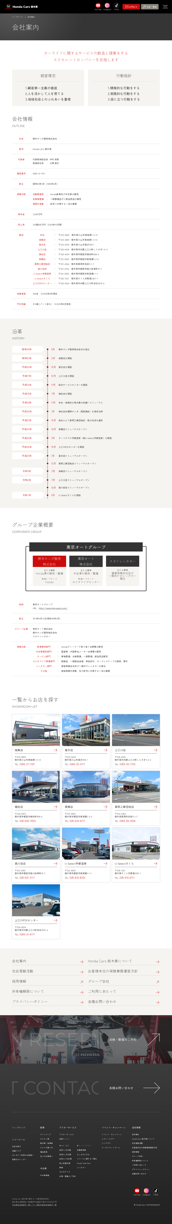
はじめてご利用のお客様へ (23, 1155)
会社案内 (19, 960)
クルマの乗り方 (46, 1147)
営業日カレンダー (19, 1159)
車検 (61, 1167)
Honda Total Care (84, 1163)
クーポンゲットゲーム (111, 1147)
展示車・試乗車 (46, 1143)
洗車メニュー (64, 1139)
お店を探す (16, 1146)
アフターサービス (66, 1134)
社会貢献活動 (22, 970)
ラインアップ (45, 1134)
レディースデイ (108, 1139)
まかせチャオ (64, 1171)
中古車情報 (44, 1175)
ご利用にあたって (102, 991)
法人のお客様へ (46, 1156)
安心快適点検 (64, 1163)
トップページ (17, 17)
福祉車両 (43, 1152)
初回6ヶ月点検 (65, 1154)
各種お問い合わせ (102, 1001)
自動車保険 (81, 1150)
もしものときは (83, 1154)
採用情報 (19, 981)
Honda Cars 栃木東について (110, 960)
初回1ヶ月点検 (65, 1150)
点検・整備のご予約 (67, 1176)
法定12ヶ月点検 (65, 1158)
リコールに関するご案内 (87, 1158)
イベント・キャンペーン (112, 1134)
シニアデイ (106, 1143)
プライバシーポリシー (30, 1001)
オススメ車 (44, 1139)
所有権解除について (28, 991)
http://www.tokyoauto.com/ (53, 608)
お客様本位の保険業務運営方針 (113, 970)
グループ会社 (98, 981)
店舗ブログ (16, 1151)
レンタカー (81, 1167)
